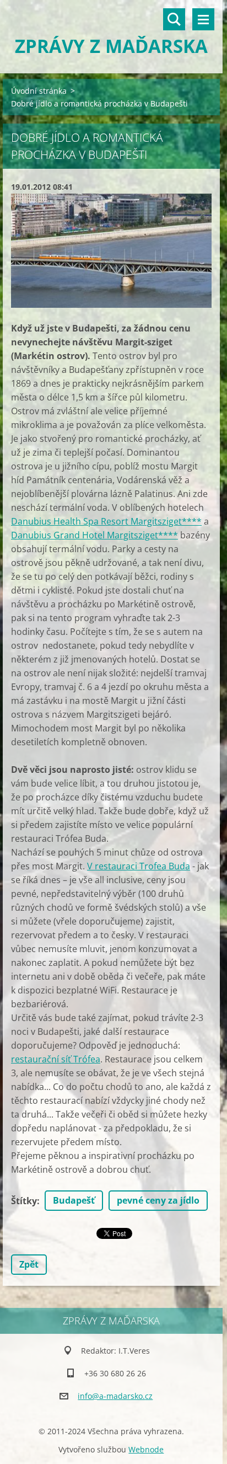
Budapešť (74, 1200)
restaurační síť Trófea (55, 1059)
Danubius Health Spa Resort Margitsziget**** (106, 521)
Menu (203, 19)
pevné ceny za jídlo (158, 1200)
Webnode (146, 1449)
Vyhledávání (174, 19)
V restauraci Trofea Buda (138, 866)
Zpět (29, 1264)
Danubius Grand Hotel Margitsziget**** (94, 535)
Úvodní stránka (39, 91)
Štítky (24, 1201)
